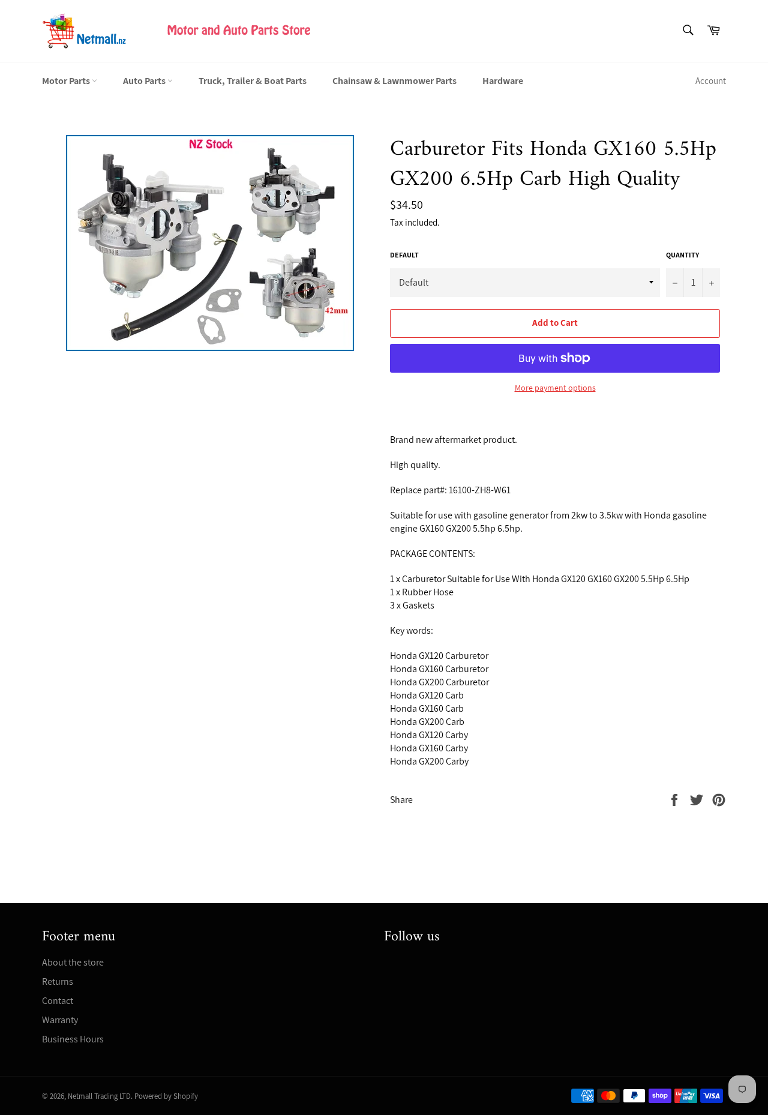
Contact (57, 1000)
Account (710, 80)
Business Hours (73, 1039)
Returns (57, 981)
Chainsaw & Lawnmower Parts (394, 80)
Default (404, 254)
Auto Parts (145, 80)
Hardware (502, 80)
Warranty (60, 1020)
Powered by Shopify (166, 1096)
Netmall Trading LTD (99, 1096)
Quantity (682, 254)
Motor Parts (67, 80)
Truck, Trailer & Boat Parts (253, 80)
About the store (73, 962)
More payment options (555, 387)
